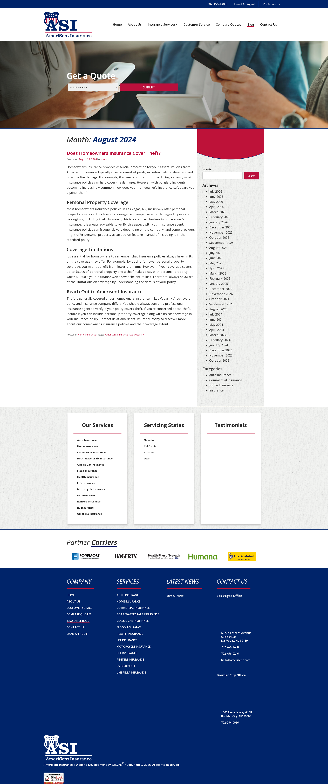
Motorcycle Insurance (91, 489)
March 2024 (217, 335)
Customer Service (196, 24)
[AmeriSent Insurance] (68, 747)
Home (117, 24)
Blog (250, 24)
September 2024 (221, 304)
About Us (135, 24)
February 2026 (219, 217)
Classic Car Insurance (90, 464)
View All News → (177, 595)
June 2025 (216, 258)
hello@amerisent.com (235, 660)
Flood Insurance (87, 470)
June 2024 (216, 319)
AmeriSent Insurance (116, 334)
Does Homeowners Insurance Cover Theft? (114, 153)
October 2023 (219, 360)
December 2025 (220, 227)
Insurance (216, 390)
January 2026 (218, 222)
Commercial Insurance (225, 380)
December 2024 (220, 289)
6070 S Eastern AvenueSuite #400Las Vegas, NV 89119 (236, 637)
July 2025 (215, 253)
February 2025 (219, 278)
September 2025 (221, 243)
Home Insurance (87, 334)
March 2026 (217, 212)
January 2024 (218, 345)
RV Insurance (85, 507)
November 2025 (221, 232)
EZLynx (117, 765)
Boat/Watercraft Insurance (95, 458)
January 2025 (218, 284)
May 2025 (216, 263)
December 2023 (220, 350)
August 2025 (218, 248)
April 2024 (216, 330)
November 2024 (221, 294)
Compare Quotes (228, 24)
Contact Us (268, 24)
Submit (149, 87)
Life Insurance (86, 483)
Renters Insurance (88, 501)
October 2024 (219, 299)
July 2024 (215, 314)
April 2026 (216, 207)
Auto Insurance (220, 375)
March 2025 (217, 273)
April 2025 (216, 268)
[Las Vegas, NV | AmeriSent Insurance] (68, 24)
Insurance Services (162, 24)
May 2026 (216, 202)
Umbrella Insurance (89, 513)
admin (104, 159)
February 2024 (219, 340)
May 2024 (216, 325)
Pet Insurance (86, 495)
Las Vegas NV (137, 334)
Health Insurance (88, 477)
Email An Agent (244, 4)
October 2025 (219, 237)
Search (206, 169)
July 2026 (215, 191)
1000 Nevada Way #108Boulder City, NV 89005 (236, 714)
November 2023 (221, 355)
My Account (270, 4)
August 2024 (218, 309)
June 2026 (216, 196)
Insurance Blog (78, 621)
